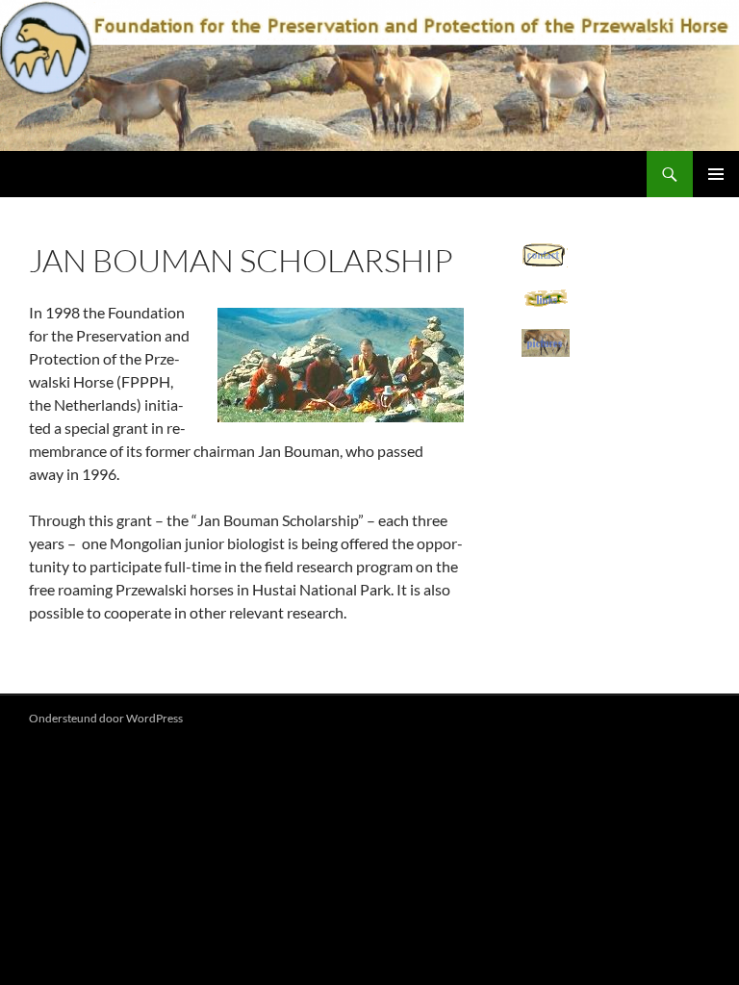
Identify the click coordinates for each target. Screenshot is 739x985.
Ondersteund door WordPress (106, 718)
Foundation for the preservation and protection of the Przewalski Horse (300, 174)
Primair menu (716, 174)
